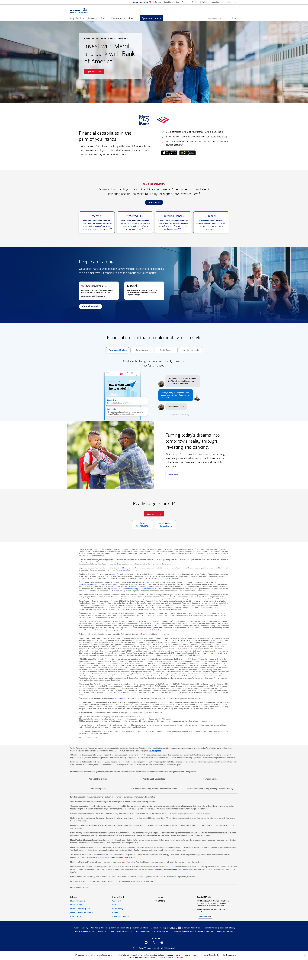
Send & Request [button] (164, 351)
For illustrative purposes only (179, 415)
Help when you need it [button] (189, 351)
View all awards (89, 307)
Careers (115, 912)
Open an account (205, 917)
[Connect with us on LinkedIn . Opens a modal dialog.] (146, 942)
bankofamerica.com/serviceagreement (146, 628)
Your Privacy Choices (181, 931)
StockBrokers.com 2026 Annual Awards (94, 584)
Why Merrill (116, 901)
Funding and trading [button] (116, 351)
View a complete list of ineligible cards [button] (186, 655)
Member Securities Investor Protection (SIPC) (165, 869)
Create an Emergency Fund (80, 909)
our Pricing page (155, 751)
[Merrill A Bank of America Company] (79, 10)
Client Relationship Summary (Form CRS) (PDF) (118, 857)
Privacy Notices (176, 957)
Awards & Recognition (120, 916)
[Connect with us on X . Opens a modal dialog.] (154, 942)
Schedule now (166, 526)
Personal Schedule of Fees (126, 570)
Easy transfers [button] (139, 351)
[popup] (169, 153)
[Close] (304, 955)
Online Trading (117, 909)
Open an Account (76, 916)
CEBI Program (165, 578)
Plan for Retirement (77, 901)
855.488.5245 (142, 526)
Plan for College (76, 905)
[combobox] (222, 18)
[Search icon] (235, 18)
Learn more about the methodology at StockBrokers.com (132, 589)
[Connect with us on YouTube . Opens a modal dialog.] (161, 942)
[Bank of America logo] (142, 2)
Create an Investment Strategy (81, 912)
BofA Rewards (210, 651)
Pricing (115, 905)
